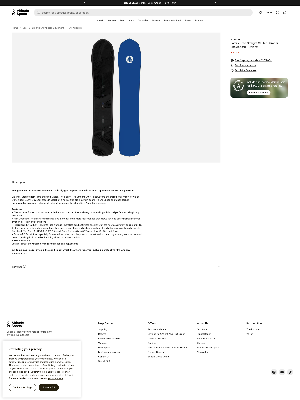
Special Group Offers (158, 356)
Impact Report (204, 334)
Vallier (249, 334)
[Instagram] (274, 372)
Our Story (202, 329)
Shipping (102, 329)
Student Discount (156, 352)
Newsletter (202, 352)
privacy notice (55, 378)
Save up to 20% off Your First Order (166, 334)
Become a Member (258, 92)
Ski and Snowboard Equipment (48, 27)
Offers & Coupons (157, 338)
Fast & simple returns (245, 65)
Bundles (152, 343)
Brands (156, 20)
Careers (201, 343)
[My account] (277, 12)
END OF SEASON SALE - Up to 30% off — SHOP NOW (150, 3)
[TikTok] (290, 372)
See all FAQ (104, 361)
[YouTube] (282, 372)
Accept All (49, 387)
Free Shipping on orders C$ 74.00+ (253, 60)
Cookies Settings (22, 387)
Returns (102, 334)
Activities (143, 20)
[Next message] (215, 3)
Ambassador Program (208, 347)
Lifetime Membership (272, 82)
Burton (235, 39)
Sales (188, 20)
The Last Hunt (253, 329)
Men (122, 20)
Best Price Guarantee (245, 70)
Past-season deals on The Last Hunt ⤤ (167, 347)
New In (100, 20)
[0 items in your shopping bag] (285, 12)
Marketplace (104, 347)
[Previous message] (85, 3)
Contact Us (104, 356)
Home (15, 27)
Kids (131, 20)
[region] (41, 369)
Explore (199, 20)
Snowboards (75, 27)
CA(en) (268, 12)
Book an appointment (109, 352)
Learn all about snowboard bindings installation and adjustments (45, 243)
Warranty (103, 343)
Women (112, 20)
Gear (24, 27)
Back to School (172, 20)
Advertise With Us (206, 338)
